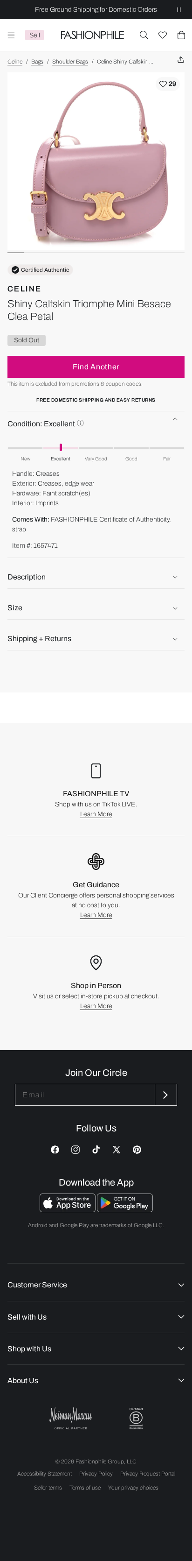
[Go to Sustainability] (136, 1419)
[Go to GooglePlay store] (125, 1210)
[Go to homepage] (92, 35)
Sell (34, 35)
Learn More (96, 814)
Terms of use (85, 1487)
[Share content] (181, 60)
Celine (14, 61)
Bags (37, 61)
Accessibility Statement (44, 1473)
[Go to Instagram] (75, 1149)
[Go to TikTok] (96, 1149)
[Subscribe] (165, 1095)
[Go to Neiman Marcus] (70, 1418)
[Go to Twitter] (116, 1149)
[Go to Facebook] (55, 1149)
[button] (144, 35)
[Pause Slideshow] (179, 9)
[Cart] (181, 35)
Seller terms (48, 1487)
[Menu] (11, 35)
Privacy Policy (96, 1473)
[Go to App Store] (68, 1210)
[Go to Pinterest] (137, 1149)
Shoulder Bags (70, 61)
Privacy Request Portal (147, 1473)
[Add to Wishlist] (168, 84)
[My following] (162, 35)
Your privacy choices (133, 1487)
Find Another (96, 367)
